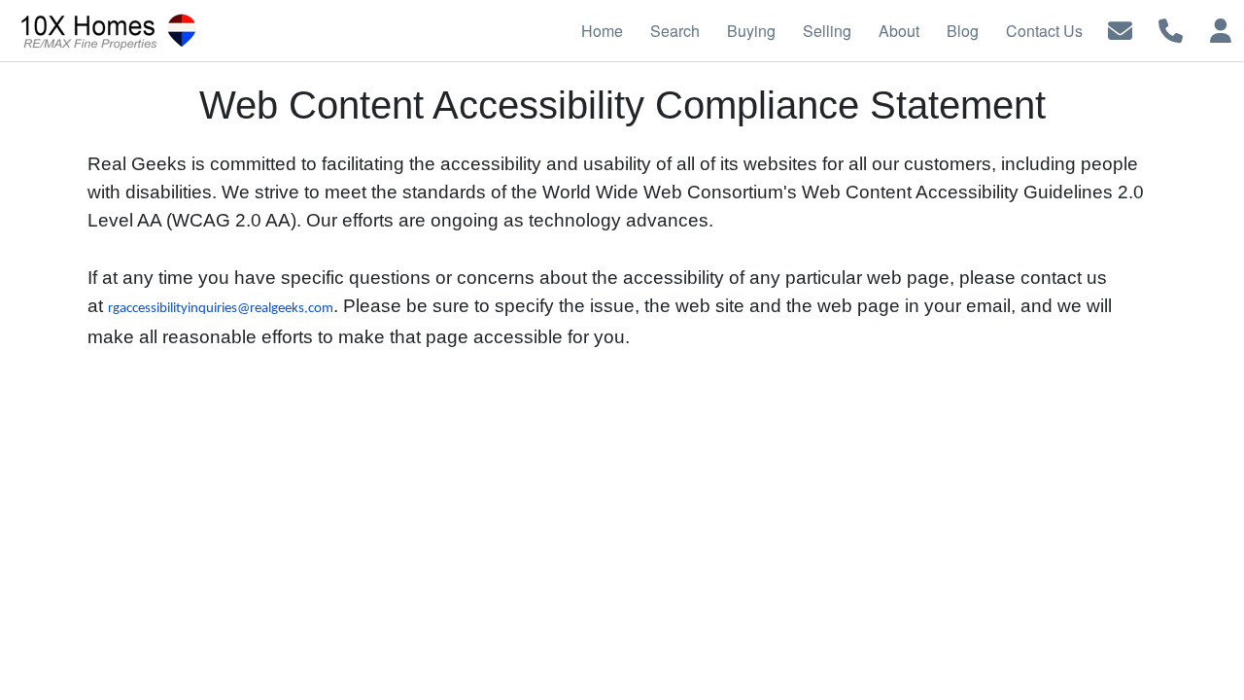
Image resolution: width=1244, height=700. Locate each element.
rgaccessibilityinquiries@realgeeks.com (220, 308)
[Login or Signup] (1220, 29)
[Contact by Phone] (1170, 29)
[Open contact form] (1120, 29)
